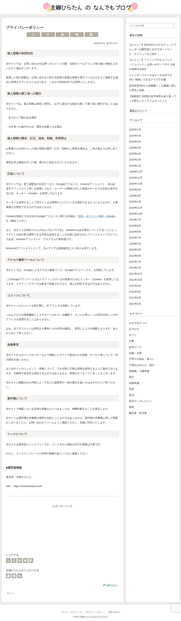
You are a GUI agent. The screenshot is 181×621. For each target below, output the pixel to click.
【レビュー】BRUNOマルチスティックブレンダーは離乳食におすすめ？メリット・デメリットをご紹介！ (152, 49)
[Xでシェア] (33, 34)
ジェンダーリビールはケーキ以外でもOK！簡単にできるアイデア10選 (150, 77)
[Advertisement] (62, 528)
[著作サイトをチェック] (8, 575)
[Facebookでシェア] (48, 34)
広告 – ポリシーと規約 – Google (96, 216)
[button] (91, 34)
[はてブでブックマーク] (62, 34)
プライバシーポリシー (95, 612)
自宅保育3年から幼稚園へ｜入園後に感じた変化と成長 (152, 88)
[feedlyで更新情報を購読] (14, 575)
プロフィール (76, 612)
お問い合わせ (114, 612)
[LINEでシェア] (77, 34)
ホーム (64, 612)
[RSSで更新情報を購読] (19, 575)
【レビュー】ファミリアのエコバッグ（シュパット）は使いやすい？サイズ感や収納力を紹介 (152, 64)
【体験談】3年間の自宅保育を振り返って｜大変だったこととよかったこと (152, 98)
